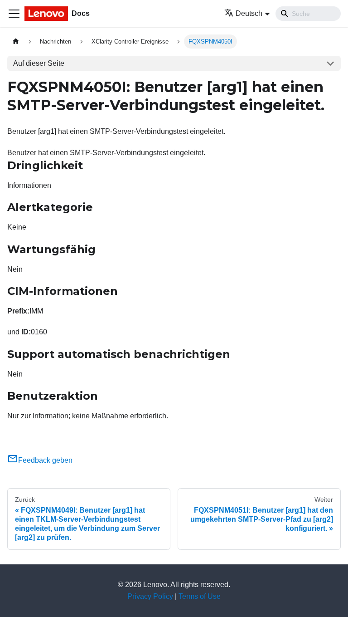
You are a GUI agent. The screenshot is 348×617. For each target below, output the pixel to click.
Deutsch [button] (249, 13)
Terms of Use (200, 596)
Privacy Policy (150, 596)
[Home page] (15, 41)
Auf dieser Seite (38, 63)
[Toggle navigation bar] (14, 13)
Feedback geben (45, 460)
